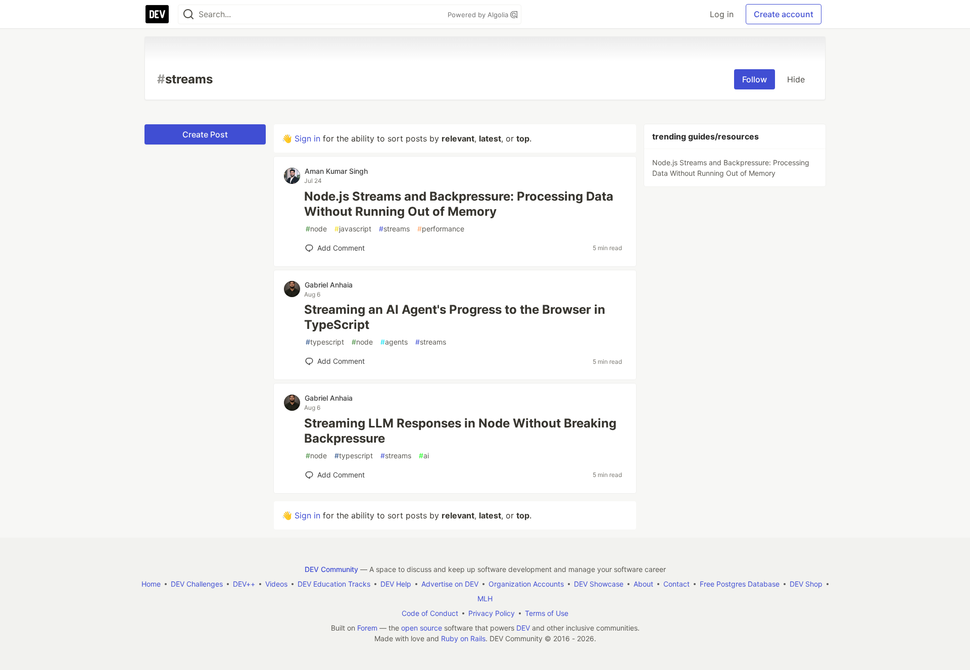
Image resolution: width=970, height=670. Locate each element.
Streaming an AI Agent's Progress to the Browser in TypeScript (454, 317)
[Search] (188, 14)
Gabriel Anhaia (329, 284)
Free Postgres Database (740, 584)
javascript (352, 228)
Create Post (205, 134)
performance (440, 228)
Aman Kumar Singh (336, 171)
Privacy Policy (491, 613)
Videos (276, 584)
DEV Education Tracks (334, 584)
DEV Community (331, 569)
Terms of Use (546, 613)
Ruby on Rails (463, 638)
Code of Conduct (430, 613)
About (643, 584)
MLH (485, 598)
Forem (367, 628)
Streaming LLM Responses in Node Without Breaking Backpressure (460, 431)
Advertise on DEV (449, 584)
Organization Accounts (526, 584)
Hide (796, 79)
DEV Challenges (197, 584)
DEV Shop (806, 584)
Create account (783, 14)
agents (394, 342)
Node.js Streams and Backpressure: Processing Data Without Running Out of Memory (458, 204)
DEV (523, 628)
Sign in (307, 138)
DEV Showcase (598, 584)
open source (421, 628)
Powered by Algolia (479, 15)
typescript (325, 342)
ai (424, 455)
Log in (722, 14)
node (316, 228)
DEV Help (395, 584)
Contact (676, 584)
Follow (754, 79)
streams (394, 228)
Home (151, 584)
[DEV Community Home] (157, 14)
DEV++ (244, 584)
